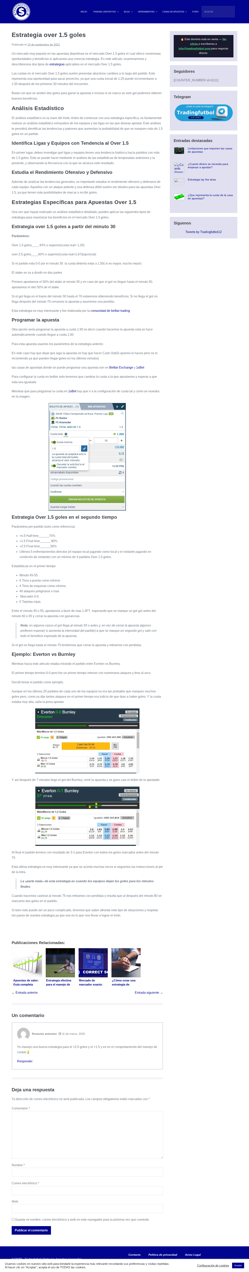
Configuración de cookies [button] (213, 1265)
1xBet (140, 367)
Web (15, 1201)
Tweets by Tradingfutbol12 (203, 232)
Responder (24, 1061)
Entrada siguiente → (149, 992)
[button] (236, 7)
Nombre (18, 1165)
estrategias (57, 64)
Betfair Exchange (121, 367)
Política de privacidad (162, 1254)
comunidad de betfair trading (110, 310)
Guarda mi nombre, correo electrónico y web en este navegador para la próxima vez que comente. (82, 1219)
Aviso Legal (193, 1254)
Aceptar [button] (238, 1265)
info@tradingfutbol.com (195, 48)
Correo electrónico (25, 1183)
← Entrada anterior (25, 992)
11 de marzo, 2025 (73, 1033)
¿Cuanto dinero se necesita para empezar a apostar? (208, 165)
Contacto (134, 1254)
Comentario (21, 1108)
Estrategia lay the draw (202, 179)
